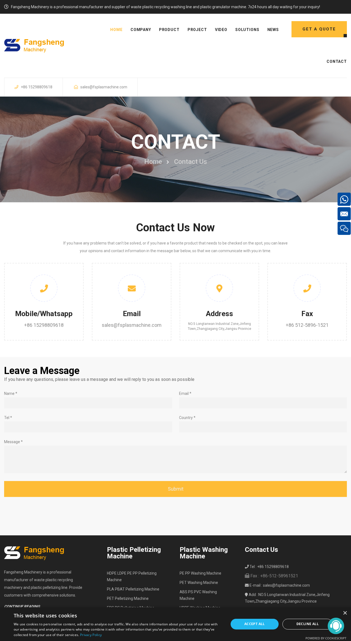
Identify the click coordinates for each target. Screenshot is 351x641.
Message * (13, 442)
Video (221, 29)
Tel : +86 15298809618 (269, 566)
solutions (247, 29)
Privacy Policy (91, 634)
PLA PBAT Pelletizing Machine (133, 589)
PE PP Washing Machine (200, 573)
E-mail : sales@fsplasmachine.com (279, 585)
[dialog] (175, 624)
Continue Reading (22, 606)
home (116, 29)
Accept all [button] (254, 624)
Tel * (8, 417)
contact (337, 61)
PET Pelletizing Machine (128, 598)
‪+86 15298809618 (44, 325)
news (273, 29)
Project (197, 29)
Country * (187, 417)
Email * (185, 393)
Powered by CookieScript (325, 638)
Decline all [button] (307, 624)
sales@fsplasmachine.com (103, 87)
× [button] (345, 613)
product (169, 29)
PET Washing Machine (199, 582)
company (141, 29)
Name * (10, 393)
